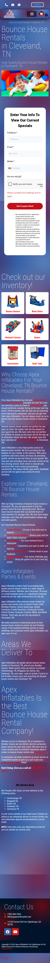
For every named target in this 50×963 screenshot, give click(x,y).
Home (5, 22)
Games (10, 559)
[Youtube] (15, 931)
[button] (37, 4)
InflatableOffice (6, 949)
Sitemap (5, 958)
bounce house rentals (26, 440)
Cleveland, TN (41, 752)
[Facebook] (7, 931)
